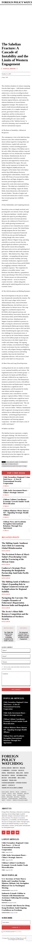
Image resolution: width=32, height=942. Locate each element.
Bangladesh (6, 550)
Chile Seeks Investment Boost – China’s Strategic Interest (15, 491)
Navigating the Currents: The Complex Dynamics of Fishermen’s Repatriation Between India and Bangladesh (15, 601)
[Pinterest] (11, 81)
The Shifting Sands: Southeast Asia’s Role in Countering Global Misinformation (15, 545)
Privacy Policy (18, 931)
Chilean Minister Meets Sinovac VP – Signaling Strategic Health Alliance (16, 513)
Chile (6, 486)
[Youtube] (17, 832)
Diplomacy (5, 464)
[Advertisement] (16, 22)
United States (6, 890)
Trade (25, 466)
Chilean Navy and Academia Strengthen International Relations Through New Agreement (14, 525)
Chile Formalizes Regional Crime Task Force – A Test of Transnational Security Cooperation (16, 480)
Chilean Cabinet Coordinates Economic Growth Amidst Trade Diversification (16, 501)
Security (19, 466)
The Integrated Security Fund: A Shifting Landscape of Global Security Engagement (23, 636)
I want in (15, 927)
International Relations (9, 466)
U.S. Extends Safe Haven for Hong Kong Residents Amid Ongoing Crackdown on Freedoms (16, 907)
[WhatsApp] (15, 81)
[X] (7, 81)
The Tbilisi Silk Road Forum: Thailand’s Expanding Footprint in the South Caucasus (8, 636)
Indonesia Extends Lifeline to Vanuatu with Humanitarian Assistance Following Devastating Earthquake (15, 896)
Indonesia (5, 902)
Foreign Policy (13, 464)
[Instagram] (8, 832)
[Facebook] (3, 81)
